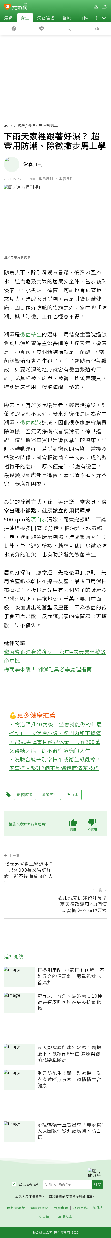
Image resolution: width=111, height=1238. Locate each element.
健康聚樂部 (39, 1208)
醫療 (66, 17)
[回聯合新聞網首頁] (7, 7)
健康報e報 (28, 1184)
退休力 (98, 1208)
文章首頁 (45, 1217)
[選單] (104, 7)
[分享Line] (42, 28)
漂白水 (39, 519)
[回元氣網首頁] (19, 7)
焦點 (8, 17)
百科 (83, 17)
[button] (104, 17)
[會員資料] (96, 7)
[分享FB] (14, 28)
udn (7, 125)
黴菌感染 (31, 422)
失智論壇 (46, 17)
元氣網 (19, 125)
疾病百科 (80, 1208)
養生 (25, 17)
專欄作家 (65, 1217)
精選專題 (61, 1208)
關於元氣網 (16, 1208)
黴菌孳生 (31, 334)
